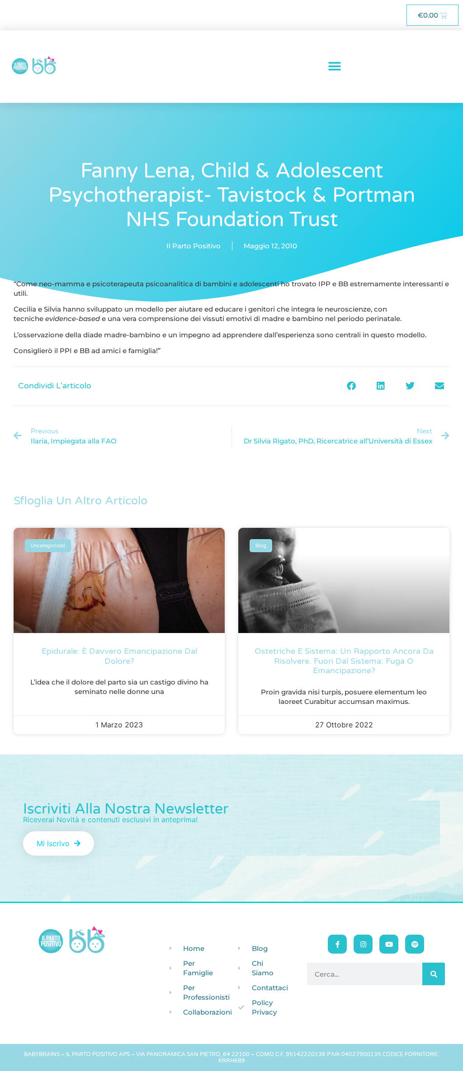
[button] (335, 66)
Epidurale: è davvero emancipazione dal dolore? (119, 656)
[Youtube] (388, 944)
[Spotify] (414, 944)
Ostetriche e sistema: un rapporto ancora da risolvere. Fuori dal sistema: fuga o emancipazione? (344, 660)
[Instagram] (363, 944)
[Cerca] (433, 974)
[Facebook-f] (337, 944)
